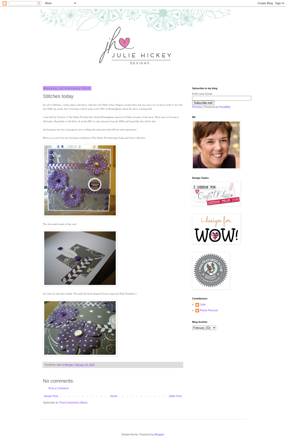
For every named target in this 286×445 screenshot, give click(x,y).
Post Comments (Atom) (73, 402)
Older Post (175, 396)
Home (113, 396)
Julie (203, 304)
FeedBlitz (225, 107)
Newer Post (51, 396)
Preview (197, 107)
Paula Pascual (209, 310)
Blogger (159, 434)
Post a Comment (58, 388)
